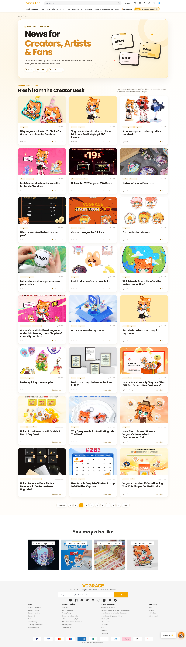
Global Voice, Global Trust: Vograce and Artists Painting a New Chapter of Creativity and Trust (41, 333)
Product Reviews (33, 628)
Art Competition (67, 625)
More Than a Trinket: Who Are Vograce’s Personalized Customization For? (138, 434)
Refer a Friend (153, 616)
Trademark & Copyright (70, 616)
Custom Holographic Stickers (87, 232)
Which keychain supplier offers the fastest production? (141, 283)
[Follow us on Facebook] (76, 600)
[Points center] (154, 3)
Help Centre (104, 625)
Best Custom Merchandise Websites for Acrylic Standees (40, 185)
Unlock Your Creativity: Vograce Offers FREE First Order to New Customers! (144, 384)
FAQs (102, 628)
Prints (29, 619)
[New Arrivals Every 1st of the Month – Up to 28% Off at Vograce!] (93, 461)
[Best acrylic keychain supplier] (42, 360)
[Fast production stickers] (144, 210)
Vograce (24, 127)
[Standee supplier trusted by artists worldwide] (144, 109)
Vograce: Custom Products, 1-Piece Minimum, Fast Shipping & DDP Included (91, 134)
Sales (74, 127)
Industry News (128, 127)
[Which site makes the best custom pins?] (42, 210)
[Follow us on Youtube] (81, 600)
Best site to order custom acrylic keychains (140, 332)
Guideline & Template (108, 607)
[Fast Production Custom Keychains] (93, 259)
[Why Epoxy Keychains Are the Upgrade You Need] (93, 409)
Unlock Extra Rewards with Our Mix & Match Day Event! (40, 433)
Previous (61, 505)
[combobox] (81, 3)
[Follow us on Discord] (115, 600)
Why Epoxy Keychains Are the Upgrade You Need (92, 433)
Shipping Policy (106, 619)
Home (20, 16)
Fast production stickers (136, 232)
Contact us (104, 633)
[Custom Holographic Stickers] (93, 210)
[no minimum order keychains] (93, 308)
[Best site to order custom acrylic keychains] (144, 308)
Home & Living (32, 622)
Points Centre (153, 613)
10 (118, 505)
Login (150, 607)
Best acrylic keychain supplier (36, 382)
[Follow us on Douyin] (98, 600)
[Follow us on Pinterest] (93, 600)
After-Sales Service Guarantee (72, 622)
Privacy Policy (66, 613)
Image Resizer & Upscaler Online (111, 616)
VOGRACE (89, 643)
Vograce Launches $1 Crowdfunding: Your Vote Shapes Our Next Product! (143, 485)
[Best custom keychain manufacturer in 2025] (93, 360)
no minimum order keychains (87, 330)
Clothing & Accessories (35, 625)
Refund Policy (105, 622)
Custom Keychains (34, 607)
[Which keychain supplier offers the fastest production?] (144, 259)
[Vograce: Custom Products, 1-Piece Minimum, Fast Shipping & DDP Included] (93, 109)
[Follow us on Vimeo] (109, 600)
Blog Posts (104, 631)
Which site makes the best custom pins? (39, 234)
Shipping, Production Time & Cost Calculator (115, 610)
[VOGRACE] (33, 3)
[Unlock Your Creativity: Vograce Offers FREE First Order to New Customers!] (144, 360)
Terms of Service (67, 610)
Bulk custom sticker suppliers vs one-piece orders (40, 283)
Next (126, 505)
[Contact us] (135, 3)
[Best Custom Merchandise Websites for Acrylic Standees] (42, 161)
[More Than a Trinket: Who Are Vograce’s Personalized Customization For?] (144, 409)
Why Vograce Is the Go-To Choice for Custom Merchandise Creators (40, 133)
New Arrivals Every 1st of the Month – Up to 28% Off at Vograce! (93, 485)
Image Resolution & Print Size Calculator (114, 613)
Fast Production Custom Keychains (90, 281)
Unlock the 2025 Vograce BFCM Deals (91, 183)
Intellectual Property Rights (70, 619)
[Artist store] (159, 3)
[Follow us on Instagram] (70, 600)
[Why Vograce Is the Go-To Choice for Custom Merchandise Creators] (42, 109)
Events (74, 179)
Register (151, 610)
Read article (56, 142)
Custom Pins (32, 616)
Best (22, 179)
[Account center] (149, 3)
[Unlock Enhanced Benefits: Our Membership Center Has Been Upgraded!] (42, 461)
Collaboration (66, 628)
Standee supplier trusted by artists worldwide (141, 133)
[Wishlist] (144, 3)
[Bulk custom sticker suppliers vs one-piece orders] (42, 259)
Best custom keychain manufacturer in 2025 (91, 384)
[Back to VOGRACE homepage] (93, 585)
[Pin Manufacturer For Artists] (144, 161)
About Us (65, 607)
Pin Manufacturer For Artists (138, 183)
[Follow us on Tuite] (87, 600)
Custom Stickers (33, 610)
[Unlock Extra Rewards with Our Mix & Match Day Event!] (42, 409)
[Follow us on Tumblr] (104, 600)
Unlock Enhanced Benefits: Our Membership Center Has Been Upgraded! (37, 486)
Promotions (83, 179)
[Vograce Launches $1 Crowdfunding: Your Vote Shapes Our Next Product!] (144, 461)
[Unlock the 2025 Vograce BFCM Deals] (93, 161)
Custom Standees (34, 613)
